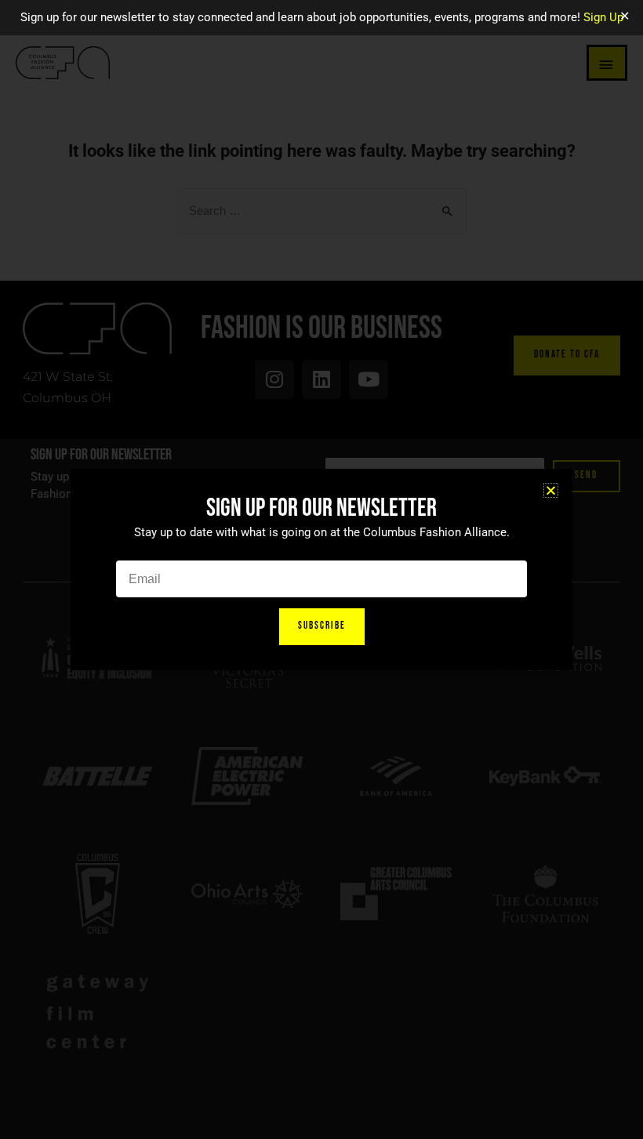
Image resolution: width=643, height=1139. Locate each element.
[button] (551, 490)
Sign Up (603, 17)
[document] (321, 569)
